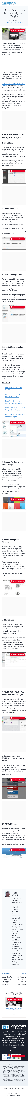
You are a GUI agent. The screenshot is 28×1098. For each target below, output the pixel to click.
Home (5, 1088)
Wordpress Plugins (17, 22)
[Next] (21, 1005)
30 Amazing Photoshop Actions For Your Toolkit (21, 979)
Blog (23, 1088)
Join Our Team (8, 1090)
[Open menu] (24, 3)
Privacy (11, 1093)
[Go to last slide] (7, 1005)
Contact (17, 1093)
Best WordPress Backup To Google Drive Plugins (15, 409)
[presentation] (14, 1001)
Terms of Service (19, 1090)
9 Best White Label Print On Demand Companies (14, 1009)
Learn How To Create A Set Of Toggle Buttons (7, 979)
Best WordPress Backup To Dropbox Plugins (15, 416)
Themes (11, 1088)
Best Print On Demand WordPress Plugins (13, 395)
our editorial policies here (16, 1070)
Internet (7, 22)
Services (17, 1088)
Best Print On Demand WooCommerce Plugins (13, 402)
